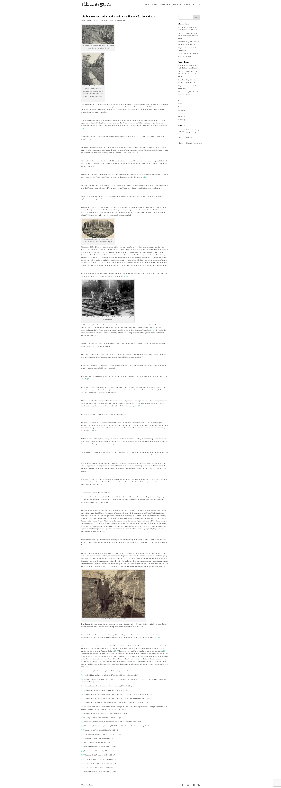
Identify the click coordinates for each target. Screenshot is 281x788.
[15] (97, 523)
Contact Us (177, 4)
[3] (113, 199)
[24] (87, 667)
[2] (145, 177)
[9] (88, 379)
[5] (127, 276)
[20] (164, 651)
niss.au (90, 785)
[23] (137, 661)
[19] (116, 651)
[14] (90, 518)
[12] (149, 468)
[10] (139, 406)
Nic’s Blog (187, 4)
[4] (87, 215)
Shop (181, 113)
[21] (140, 656)
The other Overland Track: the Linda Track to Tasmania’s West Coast (188, 35)
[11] (96, 430)
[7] (95, 335)
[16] (103, 531)
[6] (151, 330)
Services (154, 4)
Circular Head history (120, 20)
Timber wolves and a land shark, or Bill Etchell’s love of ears (118, 16)
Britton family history (106, 20)
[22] (99, 661)
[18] (159, 637)
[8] (142, 357)
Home (147, 4)
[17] (163, 566)
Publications (164, 4)
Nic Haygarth (87, 20)
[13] (100, 484)
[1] (84, 128)
